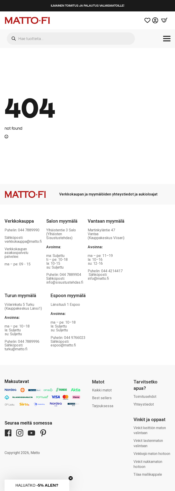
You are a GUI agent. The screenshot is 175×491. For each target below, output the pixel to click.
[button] (37, 485)
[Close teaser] (70, 478)
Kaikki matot (102, 390)
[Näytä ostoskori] (164, 20)
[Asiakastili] (155, 20)
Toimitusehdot (145, 396)
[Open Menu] (166, 38)
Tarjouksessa (102, 406)
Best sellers (102, 398)
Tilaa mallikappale (148, 474)
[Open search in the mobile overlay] (71, 38)
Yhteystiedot (144, 404)
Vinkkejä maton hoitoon (152, 453)
